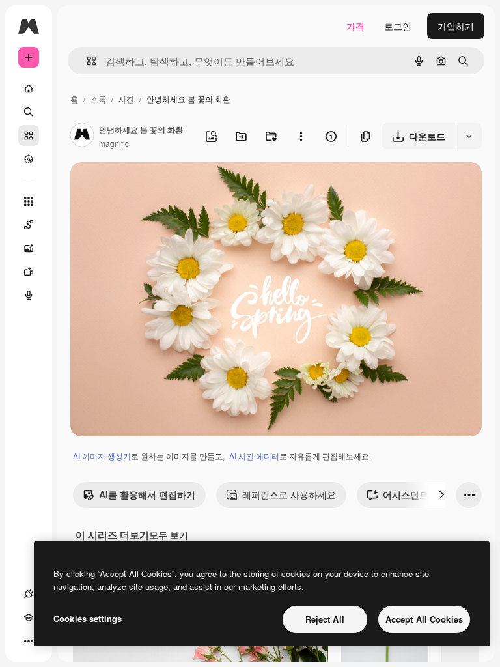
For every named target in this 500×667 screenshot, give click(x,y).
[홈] (28, 88)
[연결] (28, 594)
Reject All (324, 619)
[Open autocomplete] (86, 61)
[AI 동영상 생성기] (28, 271)
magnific (114, 143)
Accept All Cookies (424, 619)
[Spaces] (28, 224)
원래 (145, 187)
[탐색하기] (28, 159)
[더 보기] (28, 641)
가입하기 (456, 26)
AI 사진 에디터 (254, 455)
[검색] (28, 112)
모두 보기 (168, 534)
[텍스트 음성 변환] (28, 295)
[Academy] (28, 617)
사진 (126, 98)
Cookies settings (87, 618)
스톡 (98, 98)
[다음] (441, 495)
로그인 (397, 26)
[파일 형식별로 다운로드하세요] (469, 136)
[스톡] (28, 135)
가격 (355, 26)
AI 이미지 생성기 (102, 455)
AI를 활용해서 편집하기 (147, 494)
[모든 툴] (28, 201)
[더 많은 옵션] (301, 136)
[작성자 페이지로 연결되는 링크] (82, 136)
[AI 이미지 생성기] (28, 248)
